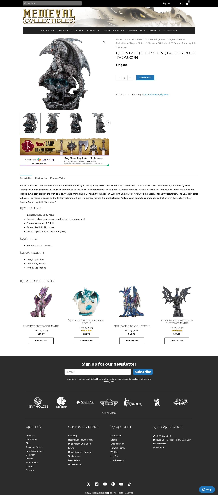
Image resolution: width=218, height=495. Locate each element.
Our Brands (31, 439)
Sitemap (160, 447)
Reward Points (117, 448)
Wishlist (114, 452)
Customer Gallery (34, 447)
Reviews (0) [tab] (41, 178)
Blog (28, 443)
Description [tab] (26, 178)
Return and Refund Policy (80, 439)
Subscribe (143, 371)
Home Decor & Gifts (134, 39)
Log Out (114, 456)
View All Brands (109, 413)
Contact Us (160, 443)
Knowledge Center (34, 451)
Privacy (29, 458)
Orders (113, 439)
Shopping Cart (117, 443)
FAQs (71, 448)
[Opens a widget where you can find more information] (207, 490)
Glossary (30, 470)
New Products (75, 464)
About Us (30, 435)
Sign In (166, 3)
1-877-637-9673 (163, 436)
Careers (30, 466)
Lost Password (117, 460)
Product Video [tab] (57, 178)
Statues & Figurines (155, 39)
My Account (116, 435)
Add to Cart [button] (41, 340)
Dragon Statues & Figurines (143, 43)
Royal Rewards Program (80, 452)
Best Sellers (74, 460)
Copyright (30, 455)
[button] (104, 42)
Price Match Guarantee (79, 443)
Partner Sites (32, 462)
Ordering (72, 435)
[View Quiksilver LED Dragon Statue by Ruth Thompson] (30, 123)
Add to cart (145, 77)
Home (119, 39)
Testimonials (74, 456)
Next (108, 123)
